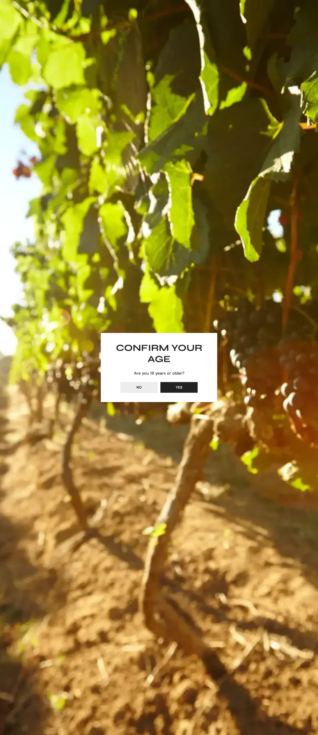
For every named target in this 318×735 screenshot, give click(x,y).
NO (139, 387)
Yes (179, 387)
